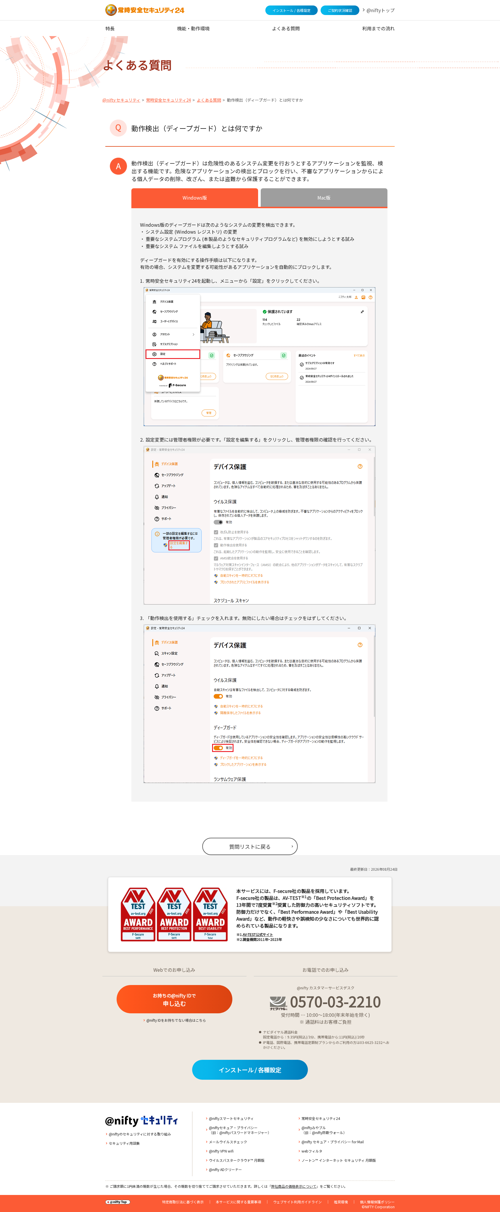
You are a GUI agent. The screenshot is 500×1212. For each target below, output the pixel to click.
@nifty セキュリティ (121, 100)
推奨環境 (341, 1201)
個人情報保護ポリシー (377, 1201)
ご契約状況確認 (340, 10)
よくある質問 (286, 28)
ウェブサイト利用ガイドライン (297, 1201)
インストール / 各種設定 (291, 10)
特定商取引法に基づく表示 (183, 1201)
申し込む (174, 1000)
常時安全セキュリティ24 (168, 100)
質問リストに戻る (250, 846)
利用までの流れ (378, 28)
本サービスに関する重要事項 (238, 1201)
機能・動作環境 (193, 28)
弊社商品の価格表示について (293, 1186)
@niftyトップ (381, 10)
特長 (110, 28)
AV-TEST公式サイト (258, 934)
